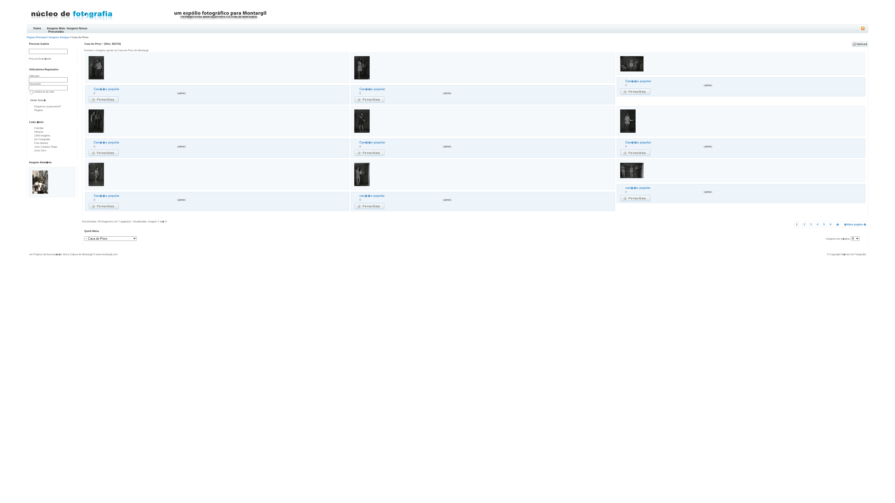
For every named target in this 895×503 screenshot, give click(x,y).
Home (37, 28)
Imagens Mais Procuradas (56, 30)
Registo (38, 110)
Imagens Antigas (59, 37)
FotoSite (39, 128)
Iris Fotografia (42, 139)
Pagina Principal (37, 37)
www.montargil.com (106, 254)
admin (181, 93)
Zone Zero (40, 150)
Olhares (38, 131)
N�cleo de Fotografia (853, 254)
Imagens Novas (77, 28)
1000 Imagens (42, 135)
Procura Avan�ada (40, 58)
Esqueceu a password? (47, 106)
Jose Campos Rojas (45, 146)
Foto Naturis (41, 143)
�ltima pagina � (855, 224)
